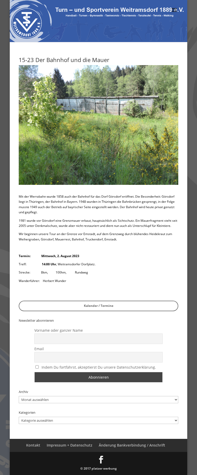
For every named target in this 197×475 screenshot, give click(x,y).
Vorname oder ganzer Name (58, 330)
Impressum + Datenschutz (69, 445)
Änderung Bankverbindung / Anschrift (132, 445)
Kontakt (33, 445)
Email (39, 348)
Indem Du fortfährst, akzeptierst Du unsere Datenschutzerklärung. (99, 367)
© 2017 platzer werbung (98, 468)
